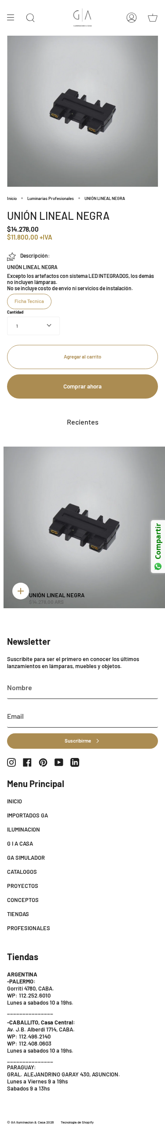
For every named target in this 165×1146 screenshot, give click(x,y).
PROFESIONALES (28, 928)
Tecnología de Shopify (77, 1122)
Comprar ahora (82, 386)
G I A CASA (20, 843)
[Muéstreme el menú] (13, 17)
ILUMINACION (23, 829)
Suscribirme (78, 740)
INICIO (14, 801)
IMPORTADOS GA (27, 815)
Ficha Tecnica (29, 301)
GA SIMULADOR (26, 857)
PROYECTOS (22, 885)
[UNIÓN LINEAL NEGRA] (84, 527)
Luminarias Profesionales (50, 198)
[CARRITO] (152, 17)
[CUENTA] (131, 17)
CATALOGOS (22, 871)
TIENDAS (18, 913)
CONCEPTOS (23, 899)
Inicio (12, 198)
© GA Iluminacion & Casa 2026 (30, 1122)
